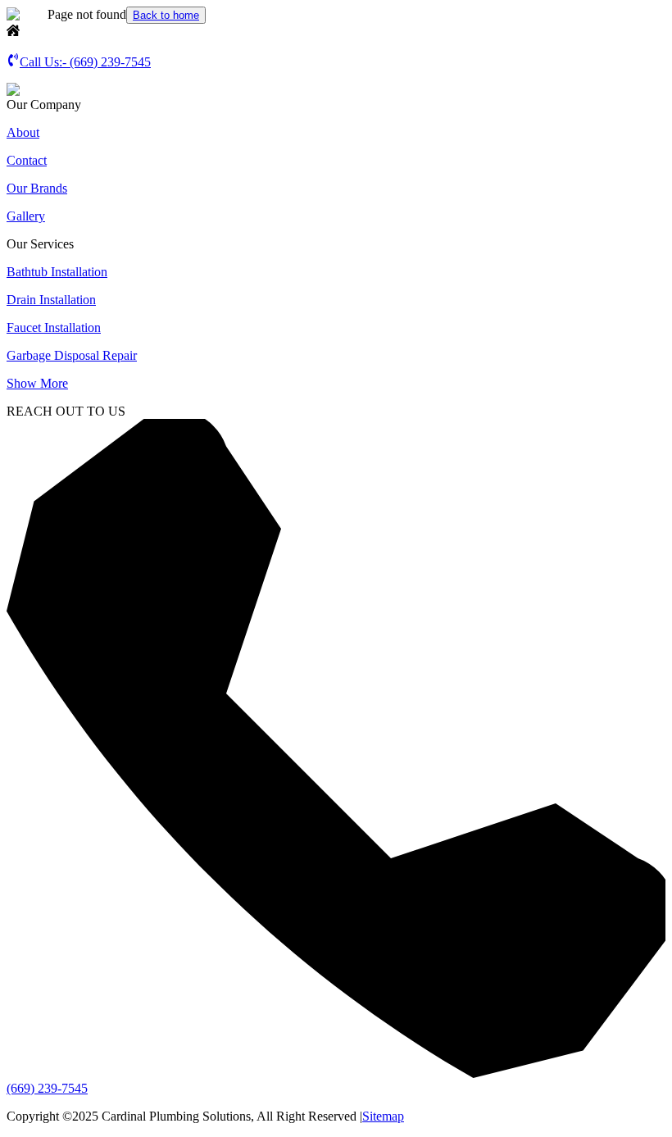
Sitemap (383, 1116)
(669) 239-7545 (47, 1088)
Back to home (166, 15)
